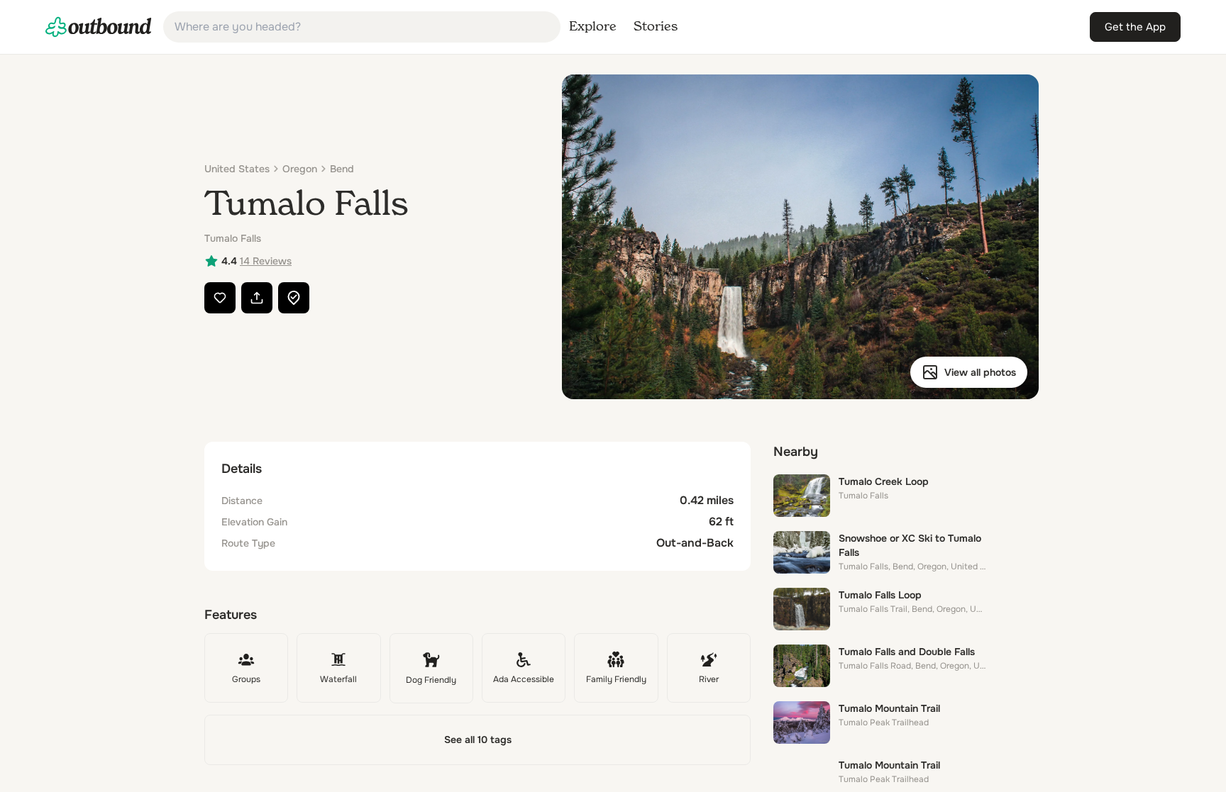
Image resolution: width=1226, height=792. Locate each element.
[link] (98, 26)
